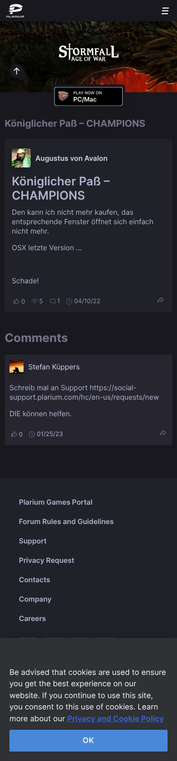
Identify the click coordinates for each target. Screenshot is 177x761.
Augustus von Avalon (71, 158)
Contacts (34, 579)
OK (88, 740)
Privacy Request (46, 560)
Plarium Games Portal (56, 502)
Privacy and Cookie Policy (115, 718)
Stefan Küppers (54, 366)
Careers (32, 618)
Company (35, 599)
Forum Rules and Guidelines (66, 521)
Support (33, 540)
